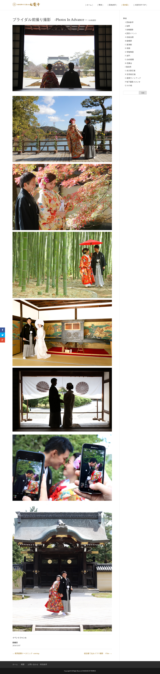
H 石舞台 (128, 63)
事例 (125, 18)
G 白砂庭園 (129, 59)
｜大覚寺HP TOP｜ (140, 5)
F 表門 (127, 56)
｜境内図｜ (125, 5)
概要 (22, 664)
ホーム (15, 664)
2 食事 (127, 26)
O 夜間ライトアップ (133, 78)
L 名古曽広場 (130, 71)
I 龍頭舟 (128, 67)
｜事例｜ (100, 5)
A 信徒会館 (129, 37)
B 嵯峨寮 (128, 41)
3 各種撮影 (92, 20)
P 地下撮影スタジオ (132, 82)
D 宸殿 (127, 48)
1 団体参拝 (129, 22)
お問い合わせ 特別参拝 (37, 664)
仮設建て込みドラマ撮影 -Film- (98, 653)
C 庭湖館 (128, 45)
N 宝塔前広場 (130, 74)
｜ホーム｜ (89, 5)
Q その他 (128, 85)
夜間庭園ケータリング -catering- (26, 653)
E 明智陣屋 (129, 52)
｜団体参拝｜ (112, 5)
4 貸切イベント (131, 33)
